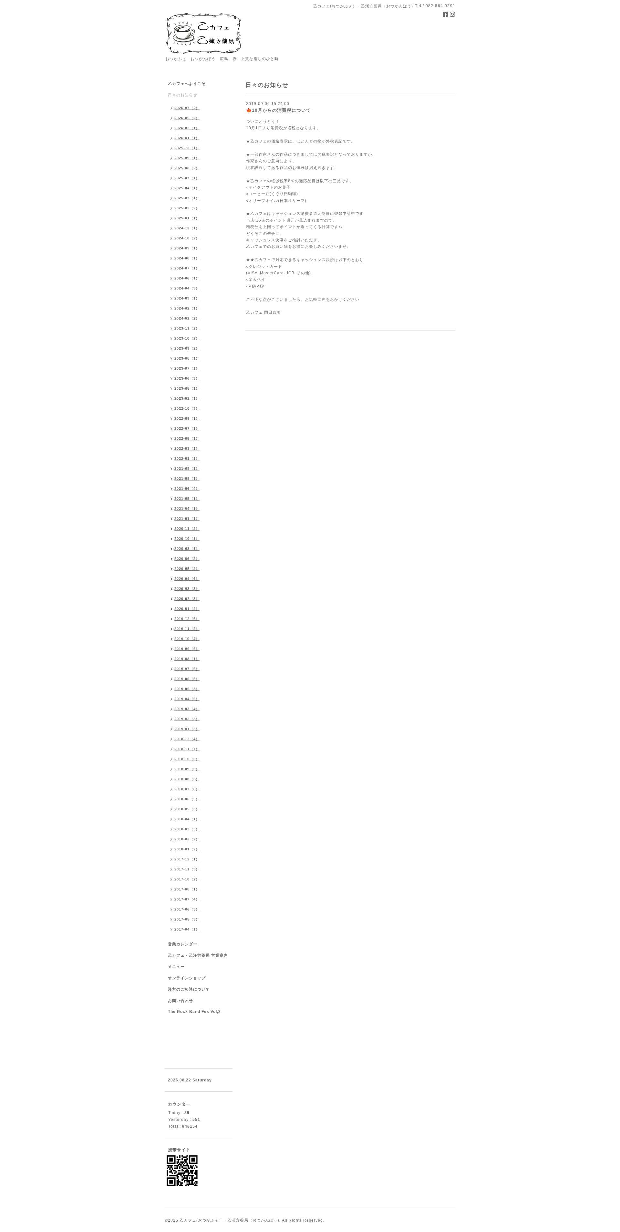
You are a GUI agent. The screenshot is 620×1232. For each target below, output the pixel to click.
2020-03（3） (187, 589)
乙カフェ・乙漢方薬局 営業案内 (198, 955)
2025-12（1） (187, 148)
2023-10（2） (187, 338)
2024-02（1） (187, 308)
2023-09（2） (187, 348)
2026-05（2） (187, 118)
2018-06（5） (187, 799)
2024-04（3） (187, 288)
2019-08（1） (187, 659)
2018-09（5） (187, 769)
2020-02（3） (187, 599)
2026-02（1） (187, 128)
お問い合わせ (180, 1000)
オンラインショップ (187, 978)
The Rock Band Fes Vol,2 (194, 1011)
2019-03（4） (187, 709)
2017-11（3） (187, 869)
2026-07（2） (187, 108)
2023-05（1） (187, 388)
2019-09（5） (187, 649)
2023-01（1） (187, 398)
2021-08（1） (187, 478)
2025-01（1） (187, 218)
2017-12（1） (187, 859)
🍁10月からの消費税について (278, 110)
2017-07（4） (187, 899)
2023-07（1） (187, 368)
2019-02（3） (187, 719)
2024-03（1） (187, 298)
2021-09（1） (187, 468)
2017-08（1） (187, 889)
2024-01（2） (187, 318)
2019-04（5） (187, 699)
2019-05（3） (187, 689)
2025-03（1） (187, 198)
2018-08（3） (187, 779)
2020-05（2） (187, 569)
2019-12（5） (187, 619)
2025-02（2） (187, 208)
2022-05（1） (187, 438)
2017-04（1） (187, 929)
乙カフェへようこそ (187, 83)
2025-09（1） (187, 158)
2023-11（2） (187, 328)
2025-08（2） (187, 168)
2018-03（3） (187, 829)
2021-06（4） (187, 488)
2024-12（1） (187, 228)
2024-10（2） (187, 238)
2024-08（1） (187, 258)
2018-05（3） (187, 809)
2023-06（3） (187, 378)
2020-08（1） (187, 549)
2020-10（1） (187, 539)
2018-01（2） (187, 849)
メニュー (176, 966)
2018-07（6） (187, 789)
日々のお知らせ (182, 95)
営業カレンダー (182, 944)
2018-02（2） (187, 839)
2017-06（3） (187, 909)
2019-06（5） (187, 679)
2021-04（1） (187, 509)
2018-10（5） (187, 759)
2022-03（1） (187, 448)
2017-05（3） (187, 919)
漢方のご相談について (189, 989)
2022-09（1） (187, 418)
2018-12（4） (187, 739)
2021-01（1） (187, 519)
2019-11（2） (187, 629)
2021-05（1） (187, 498)
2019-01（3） (187, 729)
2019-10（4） (187, 639)
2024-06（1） (187, 278)
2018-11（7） (187, 749)
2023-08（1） (187, 358)
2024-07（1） (187, 268)
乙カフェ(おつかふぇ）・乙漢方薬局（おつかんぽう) (229, 1220)
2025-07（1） (187, 178)
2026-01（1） (187, 138)
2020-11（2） (187, 529)
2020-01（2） (187, 609)
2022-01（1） (187, 458)
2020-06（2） (187, 559)
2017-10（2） (187, 879)
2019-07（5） (187, 669)
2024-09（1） (187, 248)
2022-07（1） (187, 428)
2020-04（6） (187, 579)
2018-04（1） (187, 819)
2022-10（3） (187, 408)
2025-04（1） (187, 188)
